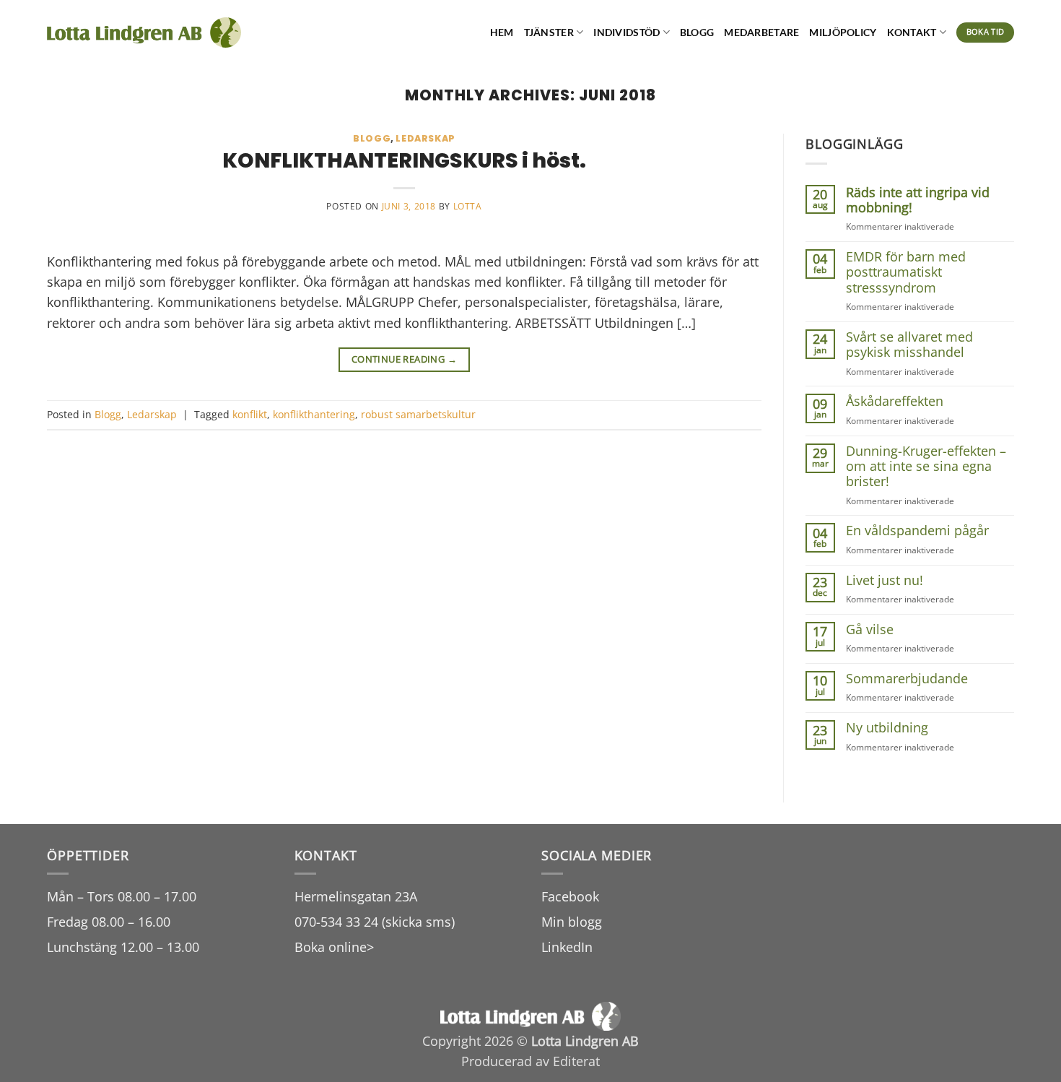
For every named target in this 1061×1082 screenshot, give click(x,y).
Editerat (576, 1061)
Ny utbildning (887, 727)
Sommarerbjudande (907, 678)
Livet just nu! (884, 580)
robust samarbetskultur (418, 414)
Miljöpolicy (842, 32)
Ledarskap (425, 138)
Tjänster (549, 32)
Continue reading (404, 358)
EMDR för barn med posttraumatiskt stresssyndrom (906, 272)
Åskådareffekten (894, 401)
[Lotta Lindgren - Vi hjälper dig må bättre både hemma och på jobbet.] (144, 32)
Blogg (697, 32)
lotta (467, 206)
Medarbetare (761, 32)
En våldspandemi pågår (917, 530)
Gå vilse (870, 629)
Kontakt (912, 32)
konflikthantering (314, 414)
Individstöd (626, 32)
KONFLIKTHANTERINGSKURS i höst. (404, 160)
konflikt (249, 414)
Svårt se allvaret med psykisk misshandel (909, 344)
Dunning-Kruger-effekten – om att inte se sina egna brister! (926, 466)
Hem (502, 32)
